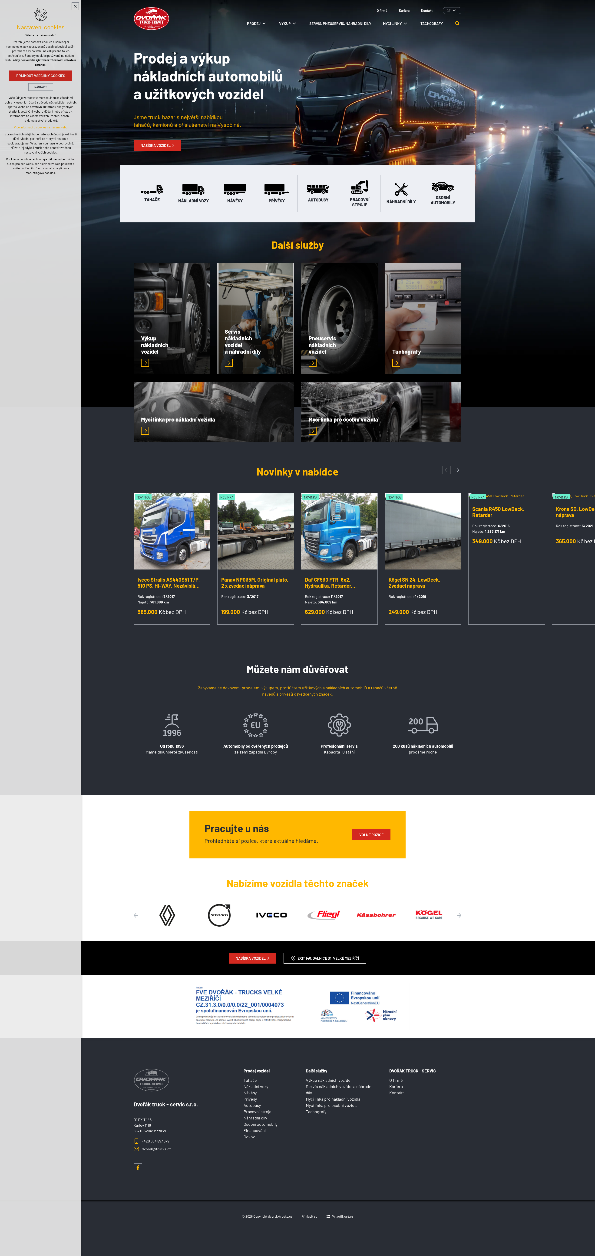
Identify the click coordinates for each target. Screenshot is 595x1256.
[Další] (136, 915)
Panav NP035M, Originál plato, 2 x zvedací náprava (254, 582)
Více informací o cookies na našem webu (40, 127)
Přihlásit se (309, 1216)
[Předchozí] (459, 915)
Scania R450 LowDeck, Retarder (498, 512)
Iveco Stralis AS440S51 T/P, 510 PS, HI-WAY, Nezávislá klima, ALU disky (169, 582)
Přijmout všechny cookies (40, 75)
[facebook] (138, 1167)
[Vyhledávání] (457, 23)
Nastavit (40, 87)
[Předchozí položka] (446, 470)
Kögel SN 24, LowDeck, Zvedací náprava (414, 582)
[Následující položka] (457, 470)
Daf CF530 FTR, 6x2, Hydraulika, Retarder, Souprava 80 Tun (328, 582)
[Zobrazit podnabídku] (454, 10)
